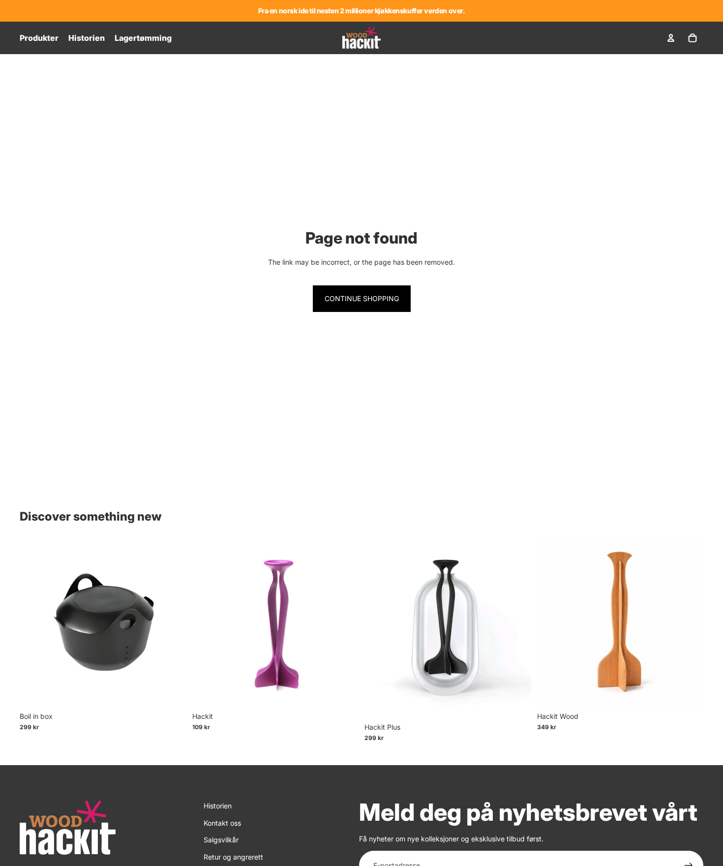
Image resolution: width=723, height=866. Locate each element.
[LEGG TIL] (171, 692)
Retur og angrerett (233, 857)
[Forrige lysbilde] (34, 624)
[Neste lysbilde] (171, 624)
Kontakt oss (222, 823)
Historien (218, 806)
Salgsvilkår (221, 839)
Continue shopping (362, 298)
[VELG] (343, 692)
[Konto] (671, 38)
